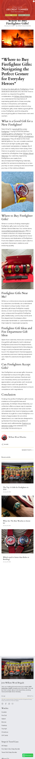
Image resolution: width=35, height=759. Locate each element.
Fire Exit (4, 715)
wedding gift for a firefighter (12, 134)
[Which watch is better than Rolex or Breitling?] (17, 541)
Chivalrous (4, 732)
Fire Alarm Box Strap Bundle (10, 749)
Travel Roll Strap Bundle (9, 752)
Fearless (4, 725)
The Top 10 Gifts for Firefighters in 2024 (15, 488)
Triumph (4, 729)
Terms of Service (11, 700)
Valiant (3, 719)
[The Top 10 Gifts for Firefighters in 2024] (17, 472)
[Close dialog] (34, 1)
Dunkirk (4, 712)
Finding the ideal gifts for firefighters (15, 89)
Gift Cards (4, 735)
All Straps (4, 746)
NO (24, 15)
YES (11, 15)
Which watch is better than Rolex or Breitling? (16, 558)
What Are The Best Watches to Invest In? (16, 522)
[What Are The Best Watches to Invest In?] (17, 506)
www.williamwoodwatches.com (13, 231)
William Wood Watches (22, 96)
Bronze (3, 722)
